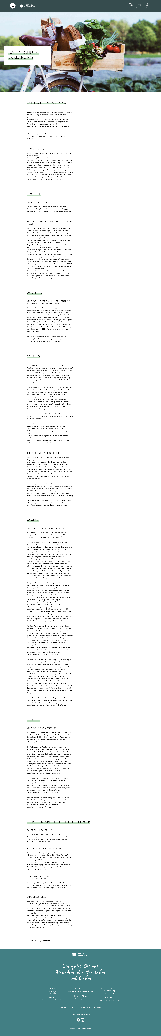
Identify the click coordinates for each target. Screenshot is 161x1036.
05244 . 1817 (109, 993)
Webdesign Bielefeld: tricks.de (80, 1028)
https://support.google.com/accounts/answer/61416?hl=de (47, 426)
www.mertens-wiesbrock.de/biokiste (80, 991)
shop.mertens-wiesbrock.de (109, 1000)
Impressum (64, 1007)
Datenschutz (75, 1007)
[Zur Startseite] (27, 6)
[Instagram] (82, 1020)
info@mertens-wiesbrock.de (61, 211)
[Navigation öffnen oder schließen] (13, 6)
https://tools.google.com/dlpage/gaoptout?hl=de (44, 671)
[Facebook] (78, 1020)
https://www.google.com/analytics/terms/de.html (55, 700)
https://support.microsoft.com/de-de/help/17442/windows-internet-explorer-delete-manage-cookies (47, 430)
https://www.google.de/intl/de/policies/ (48, 703)
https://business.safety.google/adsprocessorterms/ (44, 609)
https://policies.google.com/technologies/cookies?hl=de (46, 705)
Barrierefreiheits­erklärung (92, 1007)
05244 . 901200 (81, 999)
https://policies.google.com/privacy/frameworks (43, 607)
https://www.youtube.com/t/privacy (39, 807)
